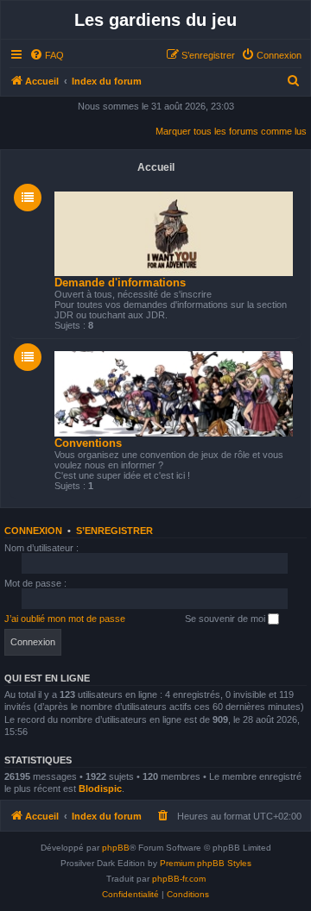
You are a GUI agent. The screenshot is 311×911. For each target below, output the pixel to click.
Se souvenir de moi (226, 618)
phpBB (116, 847)
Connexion (33, 530)
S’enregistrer (114, 530)
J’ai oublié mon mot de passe (64, 618)
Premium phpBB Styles (205, 863)
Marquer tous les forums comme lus (231, 131)
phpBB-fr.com (179, 878)
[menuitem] (46, 55)
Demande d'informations (120, 282)
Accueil (156, 167)
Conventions (88, 443)
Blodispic (100, 788)
